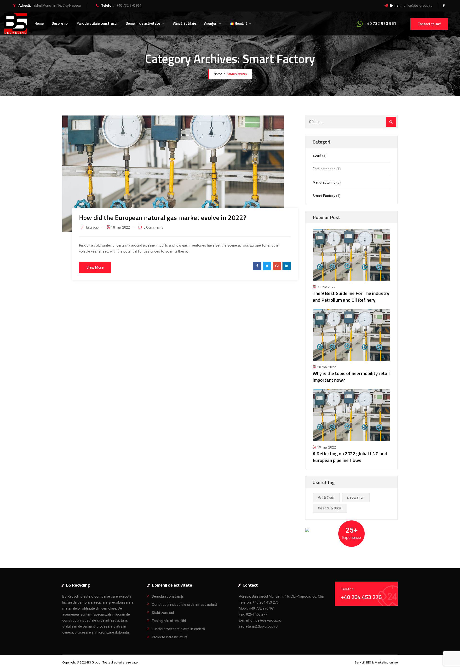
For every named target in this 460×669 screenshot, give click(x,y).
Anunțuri (211, 23)
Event (317, 155)
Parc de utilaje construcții (97, 23)
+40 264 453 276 (266, 602)
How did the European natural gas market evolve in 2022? (162, 217)
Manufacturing (324, 182)
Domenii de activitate (143, 23)
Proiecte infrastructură (170, 637)
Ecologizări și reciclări (169, 621)
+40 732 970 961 (129, 5)
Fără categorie (324, 169)
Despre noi (60, 23)
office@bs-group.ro (417, 5)
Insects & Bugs (330, 508)
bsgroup (92, 227)
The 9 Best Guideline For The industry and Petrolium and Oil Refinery (351, 296)
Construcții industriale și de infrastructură (184, 604)
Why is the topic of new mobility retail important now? (351, 376)
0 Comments (153, 227)
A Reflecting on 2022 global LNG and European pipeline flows (350, 457)
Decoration (355, 497)
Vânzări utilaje (184, 23)
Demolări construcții (168, 596)
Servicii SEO (363, 662)
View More (95, 267)
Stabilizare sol (163, 613)
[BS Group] (15, 23)
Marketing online (386, 662)
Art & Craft (326, 497)
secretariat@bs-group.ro (258, 626)
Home (39, 23)
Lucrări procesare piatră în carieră (178, 629)
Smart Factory (324, 196)
